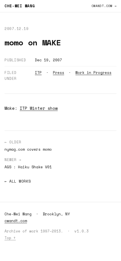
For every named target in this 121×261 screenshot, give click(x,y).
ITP (38, 72)
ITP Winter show (39, 108)
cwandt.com (16, 220)
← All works (18, 181)
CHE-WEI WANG (20, 6)
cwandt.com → (103, 6)
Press (58, 72)
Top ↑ (10, 238)
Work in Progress (93, 72)
